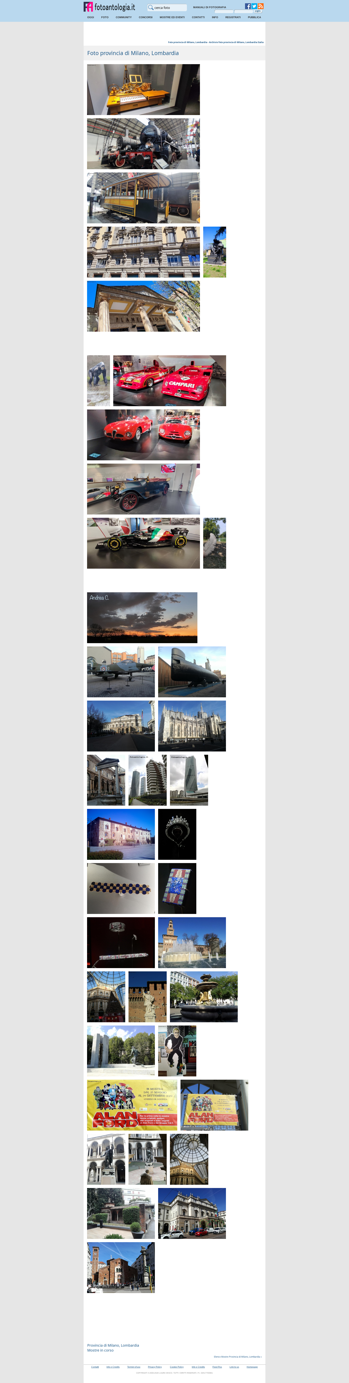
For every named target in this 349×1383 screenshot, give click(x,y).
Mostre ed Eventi (172, 17)
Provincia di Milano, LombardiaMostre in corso (113, 1348)
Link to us (234, 1367)
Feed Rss (217, 1367)
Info (215, 17)
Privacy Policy (155, 1367)
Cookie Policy (177, 1367)
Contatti (198, 17)
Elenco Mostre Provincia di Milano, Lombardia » (238, 1356)
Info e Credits (113, 1367)
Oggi (90, 17)
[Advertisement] (174, 32)
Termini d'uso (133, 1367)
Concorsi (146, 17)
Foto (105, 17)
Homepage (252, 1367)
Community (124, 17)
